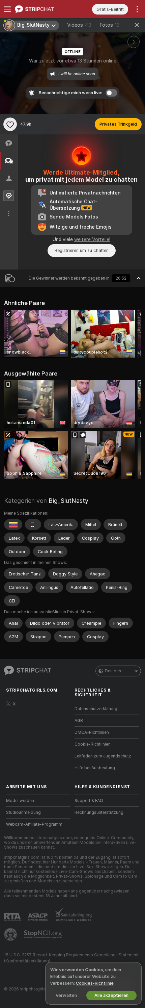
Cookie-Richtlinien (93, 744)
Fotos (109, 25)
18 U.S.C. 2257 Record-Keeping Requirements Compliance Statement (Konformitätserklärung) (71, 958)
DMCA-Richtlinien (92, 732)
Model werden (20, 800)
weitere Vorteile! (92, 239)
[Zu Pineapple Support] (11, 934)
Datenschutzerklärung (96, 708)
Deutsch (113, 671)
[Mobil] (33, 524)
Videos (79, 25)
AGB (79, 720)
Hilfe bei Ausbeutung (95, 768)
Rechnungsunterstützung (99, 812)
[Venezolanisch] (13, 524)
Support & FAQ (89, 800)
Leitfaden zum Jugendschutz (103, 756)
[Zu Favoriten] (10, 124)
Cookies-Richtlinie (95, 983)
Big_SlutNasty (68, 500)
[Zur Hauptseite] (43, 9)
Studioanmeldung (23, 812)
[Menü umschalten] (7, 9)
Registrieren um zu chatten (82, 250)
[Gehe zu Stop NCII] (43, 934)
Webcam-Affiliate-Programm (34, 824)
